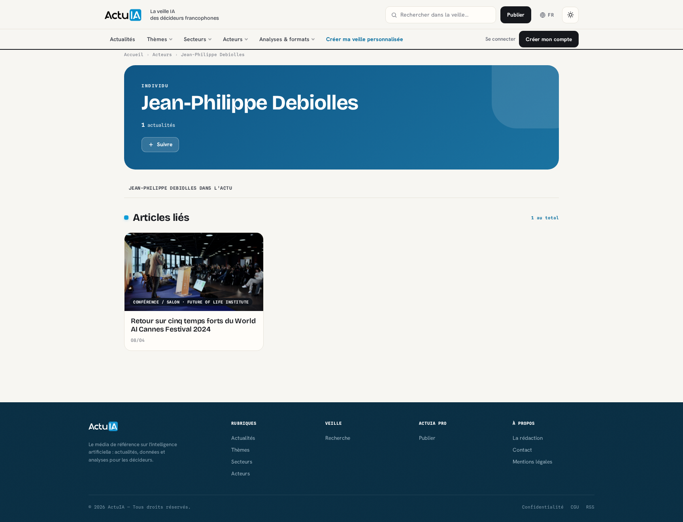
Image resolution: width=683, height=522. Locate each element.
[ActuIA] (123, 15)
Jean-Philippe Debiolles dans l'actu (180, 188)
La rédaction (528, 437)
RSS (590, 507)
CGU (575, 507)
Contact (522, 449)
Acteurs (233, 39)
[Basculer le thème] (570, 15)
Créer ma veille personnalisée (364, 39)
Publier (516, 14)
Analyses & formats (284, 39)
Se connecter (500, 39)
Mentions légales (532, 461)
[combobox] (445, 15)
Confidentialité (543, 507)
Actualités (122, 39)
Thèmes (157, 39)
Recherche (337, 437)
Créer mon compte (549, 39)
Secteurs (195, 39)
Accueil (133, 54)
